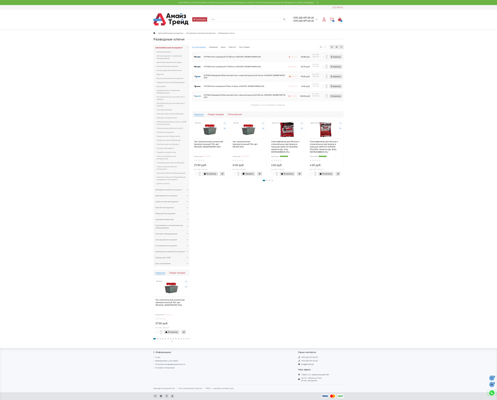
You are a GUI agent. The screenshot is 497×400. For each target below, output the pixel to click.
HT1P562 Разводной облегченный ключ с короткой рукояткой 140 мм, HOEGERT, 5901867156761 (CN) (244, 76)
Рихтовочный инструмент (168, 144)
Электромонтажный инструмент (170, 252)
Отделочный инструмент (166, 202)
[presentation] (153, 308)
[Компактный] (341, 47)
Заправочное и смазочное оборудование (168, 91)
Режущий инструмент (165, 213)
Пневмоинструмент (165, 132)
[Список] (336, 47)
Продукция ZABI (162, 257)
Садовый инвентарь (164, 219)
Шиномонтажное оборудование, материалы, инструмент (171, 178)
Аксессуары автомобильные (169, 70)
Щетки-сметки (163, 183)
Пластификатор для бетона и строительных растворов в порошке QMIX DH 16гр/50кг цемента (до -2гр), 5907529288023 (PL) (285, 146)
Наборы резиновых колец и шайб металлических (171, 123)
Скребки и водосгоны (166, 152)
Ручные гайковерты (165, 148)
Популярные (235, 114)
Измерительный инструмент (168, 190)
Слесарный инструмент (166, 240)
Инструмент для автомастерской (200, 33)
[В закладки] (186, 281)
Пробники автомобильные (168, 140)
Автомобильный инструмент (171, 33)
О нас (157, 357)
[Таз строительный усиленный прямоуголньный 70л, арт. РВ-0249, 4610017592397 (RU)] (171, 287)
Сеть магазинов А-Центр (190, 388)
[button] (154, 338)
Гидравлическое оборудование (171, 82)
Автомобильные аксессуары (169, 62)
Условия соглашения (165, 368)
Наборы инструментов (167, 118)
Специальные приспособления (170, 163)
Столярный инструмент (166, 246)
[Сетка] (331, 47)
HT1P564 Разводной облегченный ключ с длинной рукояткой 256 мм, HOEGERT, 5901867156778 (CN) (244, 96)
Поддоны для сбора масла (168, 136)
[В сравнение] (186, 286)
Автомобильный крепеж (167, 66)
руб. (338, 7)
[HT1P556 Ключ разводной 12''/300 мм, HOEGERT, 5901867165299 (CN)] (197, 66)
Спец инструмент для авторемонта (166, 157)
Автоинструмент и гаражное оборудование (169, 57)
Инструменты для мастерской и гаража (171, 98)
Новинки (160, 272)
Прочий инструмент (164, 207)
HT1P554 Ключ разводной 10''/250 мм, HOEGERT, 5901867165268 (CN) (232, 57)
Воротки (160, 74)
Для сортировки (162, 263)
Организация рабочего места (170, 128)
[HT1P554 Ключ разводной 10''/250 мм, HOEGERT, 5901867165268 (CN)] (197, 56)
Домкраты (161, 86)
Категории (201, 19)
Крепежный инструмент (166, 196)
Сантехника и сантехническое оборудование (169, 226)
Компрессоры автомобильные (170, 114)
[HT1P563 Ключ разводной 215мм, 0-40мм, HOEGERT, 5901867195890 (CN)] (197, 86)
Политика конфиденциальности (170, 364)
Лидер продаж (177, 272)
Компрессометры (164, 110)
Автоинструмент (164, 52)
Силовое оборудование (166, 234)
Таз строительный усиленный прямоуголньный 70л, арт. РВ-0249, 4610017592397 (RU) (170, 302)
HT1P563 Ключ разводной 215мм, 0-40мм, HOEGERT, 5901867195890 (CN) (234, 86)
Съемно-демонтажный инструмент (167, 168)
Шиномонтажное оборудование (171, 173)
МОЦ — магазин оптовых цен (220, 388)
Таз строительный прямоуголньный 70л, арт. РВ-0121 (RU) (245, 144)
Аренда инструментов (164, 388)
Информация (163, 352)
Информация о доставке (166, 361)
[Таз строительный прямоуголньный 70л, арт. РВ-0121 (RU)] (248, 129)
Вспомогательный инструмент (170, 78)
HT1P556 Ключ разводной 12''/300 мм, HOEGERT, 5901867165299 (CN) (232, 67)
